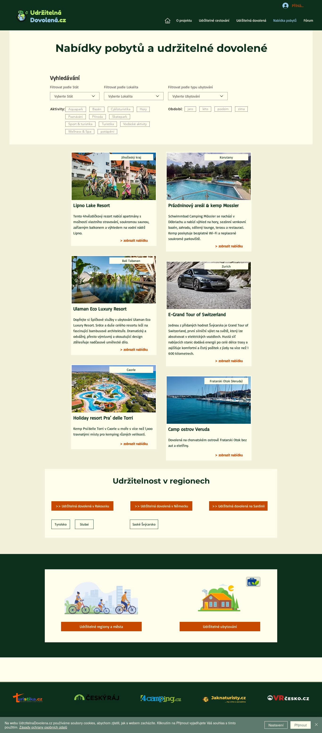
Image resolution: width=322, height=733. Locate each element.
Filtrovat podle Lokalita (121, 87)
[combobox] (198, 96)
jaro (190, 109)
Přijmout (300, 725)
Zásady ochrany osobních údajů (43, 727)
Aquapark (75, 109)
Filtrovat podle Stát (64, 87)
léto (205, 109)
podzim (223, 109)
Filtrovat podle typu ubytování (190, 87)
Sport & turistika (80, 124)
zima (241, 109)
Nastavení (276, 725)
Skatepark (119, 116)
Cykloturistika (120, 109)
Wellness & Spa (79, 131)
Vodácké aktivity (135, 124)
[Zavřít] (316, 725)
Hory (143, 109)
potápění (107, 131)
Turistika (108, 124)
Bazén (96, 109)
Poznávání (75, 116)
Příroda (97, 116)
